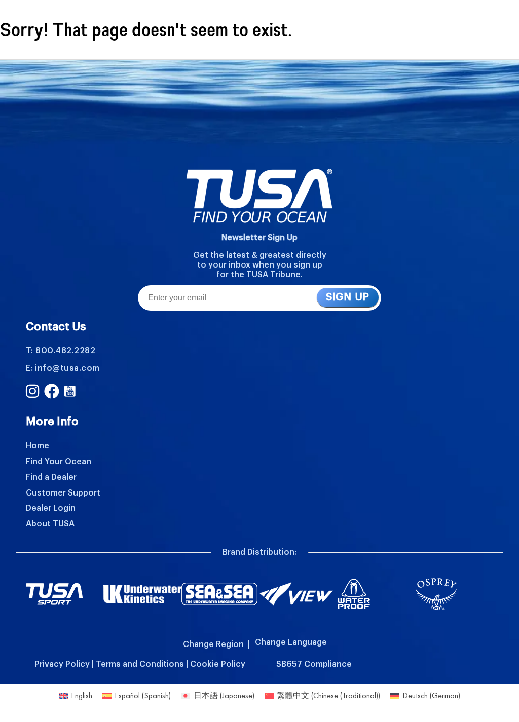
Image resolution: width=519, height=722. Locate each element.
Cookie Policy (217, 664)
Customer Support (63, 493)
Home (37, 446)
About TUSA (50, 524)
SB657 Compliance (314, 664)
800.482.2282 (65, 351)
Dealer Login (51, 508)
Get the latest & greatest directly (259, 255)
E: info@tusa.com (63, 368)
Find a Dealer (51, 477)
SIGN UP (347, 297)
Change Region (213, 644)
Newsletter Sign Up (259, 238)
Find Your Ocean (58, 462)
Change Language (291, 642)
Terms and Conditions (140, 664)
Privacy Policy (62, 664)
